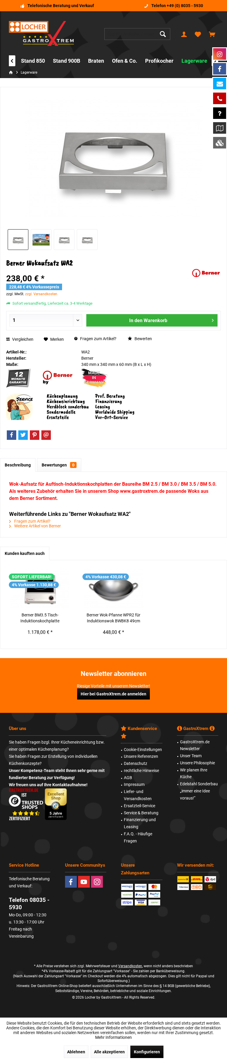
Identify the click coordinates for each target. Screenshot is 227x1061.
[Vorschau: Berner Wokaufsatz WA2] (18, 239)
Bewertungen (58, 465)
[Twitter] (23, 435)
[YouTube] (84, 882)
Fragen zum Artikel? (97, 338)
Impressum (134, 784)
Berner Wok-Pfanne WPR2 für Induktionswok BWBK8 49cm (113, 618)
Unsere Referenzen (141, 756)
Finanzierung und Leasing (140, 823)
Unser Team (191, 755)
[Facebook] (11, 435)
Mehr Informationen (113, 1037)
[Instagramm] (219, 54)
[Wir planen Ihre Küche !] (219, 128)
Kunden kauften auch (25, 553)
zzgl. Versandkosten (41, 294)
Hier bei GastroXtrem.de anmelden (113, 694)
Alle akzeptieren (109, 1051)
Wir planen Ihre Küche (193, 773)
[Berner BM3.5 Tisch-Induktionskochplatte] (40, 588)
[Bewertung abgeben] (98, 271)
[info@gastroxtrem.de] (219, 83)
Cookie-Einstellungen (143, 749)
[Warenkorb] (212, 34)
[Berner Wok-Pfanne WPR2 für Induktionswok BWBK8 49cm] (113, 588)
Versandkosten (130, 966)
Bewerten (143, 338)
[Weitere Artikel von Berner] (206, 273)
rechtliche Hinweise (141, 770)
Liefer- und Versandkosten (138, 795)
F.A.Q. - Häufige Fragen (138, 837)
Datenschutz (135, 763)
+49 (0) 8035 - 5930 (185, 5)
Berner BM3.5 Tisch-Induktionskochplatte (39, 618)
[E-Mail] (46, 435)
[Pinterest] (34, 435)
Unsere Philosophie (197, 762)
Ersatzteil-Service (139, 805)
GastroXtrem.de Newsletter (195, 745)
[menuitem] (212, 34)
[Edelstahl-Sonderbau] (219, 142)
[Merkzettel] (198, 34)
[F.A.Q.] (219, 113)
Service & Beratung (141, 812)
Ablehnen (76, 1051)
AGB (128, 777)
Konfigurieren (147, 1051)
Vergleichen (22, 339)
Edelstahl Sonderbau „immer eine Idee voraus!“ (199, 790)
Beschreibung (18, 465)
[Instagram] (97, 882)
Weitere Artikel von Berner (37, 526)
